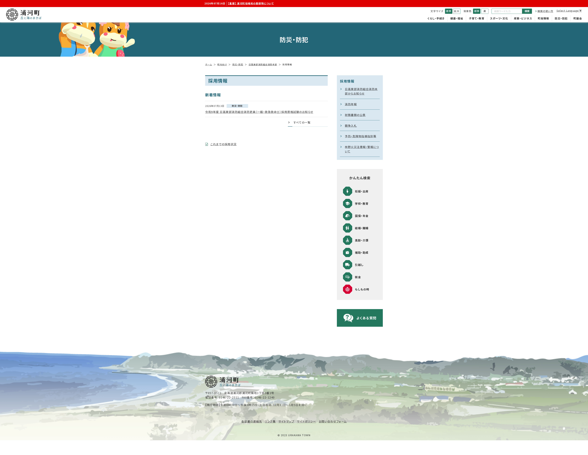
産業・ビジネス (523, 18)
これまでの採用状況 (223, 144)
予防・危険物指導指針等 (360, 136)
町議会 (577, 18)
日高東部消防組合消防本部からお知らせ (361, 91)
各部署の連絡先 (251, 421)
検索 (527, 11)
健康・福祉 (456, 18)
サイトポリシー (306, 421)
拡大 (456, 11)
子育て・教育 (476, 18)
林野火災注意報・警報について (362, 149)
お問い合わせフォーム (333, 421)
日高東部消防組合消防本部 (263, 64)
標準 (448, 11)
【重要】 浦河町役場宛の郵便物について (251, 3)
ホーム (208, 64)
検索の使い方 (545, 11)
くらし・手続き (436, 18)
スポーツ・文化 (499, 18)
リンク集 (270, 421)
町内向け (222, 64)
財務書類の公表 (355, 115)
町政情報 (543, 18)
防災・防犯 (561, 18)
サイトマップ (286, 421)
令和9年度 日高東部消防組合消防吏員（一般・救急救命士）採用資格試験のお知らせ (259, 112)
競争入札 (351, 126)
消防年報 (351, 104)
